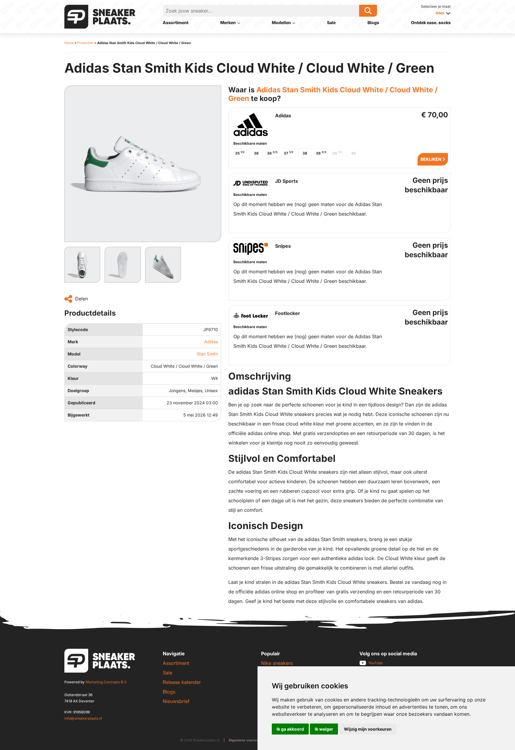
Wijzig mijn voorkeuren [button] (368, 729)
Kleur (73, 378)
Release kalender (182, 682)
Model (74, 353)
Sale (331, 22)
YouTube (375, 663)
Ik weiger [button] (324, 729)
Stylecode (78, 329)
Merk (73, 341)
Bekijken (431, 159)
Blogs (373, 22)
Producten (85, 43)
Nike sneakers (277, 663)
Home (69, 43)
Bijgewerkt (78, 414)
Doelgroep (78, 390)
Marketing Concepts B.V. (106, 682)
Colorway (77, 366)
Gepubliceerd (81, 402)
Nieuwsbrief (176, 701)
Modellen (281, 22)
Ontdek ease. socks (431, 22)
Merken (228, 22)
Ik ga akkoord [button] (290, 729)
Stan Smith (207, 353)
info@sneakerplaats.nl (83, 718)
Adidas (211, 341)
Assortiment (175, 22)
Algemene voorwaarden (249, 740)
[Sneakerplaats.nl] (99, 16)
